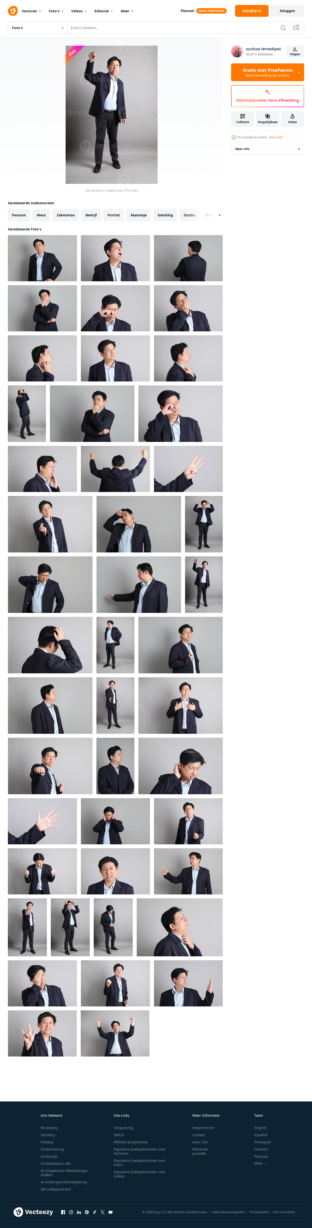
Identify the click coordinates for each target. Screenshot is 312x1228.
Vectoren (29, 11)
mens (41, 215)
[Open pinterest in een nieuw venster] (87, 1212)
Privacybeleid (259, 1212)
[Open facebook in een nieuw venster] (63, 1212)
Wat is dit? (276, 137)
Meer (125, 11)
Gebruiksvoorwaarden (228, 1212)
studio (189, 215)
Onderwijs (49, 1156)
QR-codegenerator (56, 1189)
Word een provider (200, 1151)
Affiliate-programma (130, 1142)
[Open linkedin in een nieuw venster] (79, 1212)
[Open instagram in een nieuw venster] (71, 1212)
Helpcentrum (203, 1127)
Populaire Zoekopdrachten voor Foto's (139, 1162)
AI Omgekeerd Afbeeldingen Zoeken (64, 1172)
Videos (77, 11)
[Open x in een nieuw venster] (103, 1212)
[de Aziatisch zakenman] (42, 258)
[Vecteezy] (13, 11)
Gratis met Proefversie (268, 72)
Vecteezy (48, 1135)
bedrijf (91, 215)
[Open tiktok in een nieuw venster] (95, 1212)
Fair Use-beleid (284, 1212)
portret (114, 215)
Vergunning (123, 1127)
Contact (198, 1135)
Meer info (242, 149)
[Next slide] (215, 215)
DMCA (119, 1135)
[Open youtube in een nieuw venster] (110, 1212)
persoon (19, 215)
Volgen (295, 54)
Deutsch (261, 1149)
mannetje (139, 215)
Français (261, 1156)
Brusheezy (49, 1127)
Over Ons (200, 1142)
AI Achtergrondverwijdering (64, 1182)
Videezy (47, 1142)
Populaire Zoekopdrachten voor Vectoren (139, 1151)
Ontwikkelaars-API (56, 1163)
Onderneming (52, 1149)
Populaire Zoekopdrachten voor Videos (139, 1174)
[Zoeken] (283, 28)
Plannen (187, 10)
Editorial (101, 11)
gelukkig (165, 215)
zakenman (66, 215)
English (260, 1127)
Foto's (54, 11)
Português (262, 1142)
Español (260, 1135)
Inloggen (287, 10)
